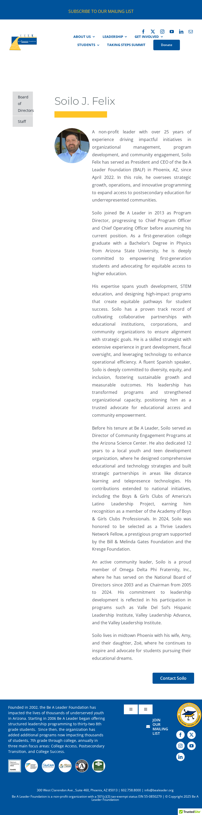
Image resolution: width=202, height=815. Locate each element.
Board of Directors (25, 103)
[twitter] (153, 31)
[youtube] (172, 31)
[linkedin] (181, 31)
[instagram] (162, 31)
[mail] (191, 31)
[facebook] (143, 31)
